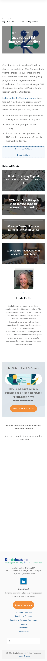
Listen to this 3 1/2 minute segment (20, 98)
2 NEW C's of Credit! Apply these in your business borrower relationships (23, 204)
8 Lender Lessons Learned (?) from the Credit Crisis (23, 229)
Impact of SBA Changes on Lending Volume (23, 42)
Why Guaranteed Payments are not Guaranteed (23, 253)
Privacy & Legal (23, 656)
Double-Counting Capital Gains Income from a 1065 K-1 (23, 180)
